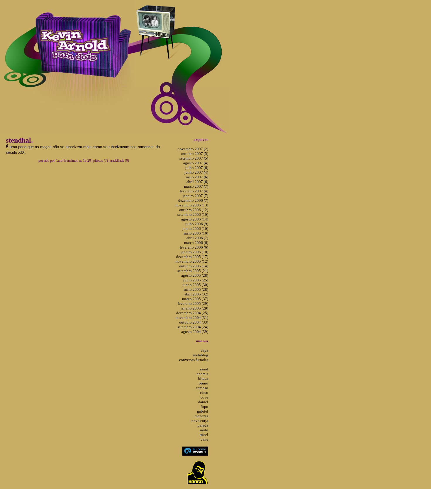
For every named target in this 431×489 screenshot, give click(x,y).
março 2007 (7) (196, 186)
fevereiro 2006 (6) (194, 247)
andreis (202, 374)
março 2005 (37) (195, 299)
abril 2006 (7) (197, 238)
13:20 (87, 160)
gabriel (202, 411)
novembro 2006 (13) (192, 205)
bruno (203, 383)
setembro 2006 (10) (192, 214)
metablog (200, 355)
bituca (203, 378)
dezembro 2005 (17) (192, 256)
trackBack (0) (119, 160)
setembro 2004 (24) (192, 327)
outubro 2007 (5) (194, 153)
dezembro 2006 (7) (193, 200)
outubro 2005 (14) (193, 266)
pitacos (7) (100, 160)
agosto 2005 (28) (194, 275)
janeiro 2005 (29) (194, 308)
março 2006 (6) (196, 242)
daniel (203, 402)
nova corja (199, 420)
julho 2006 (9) (196, 224)
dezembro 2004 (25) (192, 313)
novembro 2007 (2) (193, 149)
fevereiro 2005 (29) (193, 303)
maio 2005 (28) (196, 289)
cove (204, 397)
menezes (201, 416)
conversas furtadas (193, 360)
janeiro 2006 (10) (194, 252)
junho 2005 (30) (195, 285)
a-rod (204, 369)
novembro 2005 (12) (192, 261)
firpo (204, 406)
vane (204, 439)
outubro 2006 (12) (193, 210)
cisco (204, 392)
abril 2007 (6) (197, 181)
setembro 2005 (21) (192, 271)
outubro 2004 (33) (193, 322)
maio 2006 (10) (196, 233)
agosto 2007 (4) (195, 163)
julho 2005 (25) (195, 280)
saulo (204, 430)
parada (203, 425)
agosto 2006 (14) (194, 219)
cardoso (202, 388)
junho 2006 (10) (195, 228)
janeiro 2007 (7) (195, 196)
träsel (204, 434)
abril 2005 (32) (196, 294)
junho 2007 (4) (196, 172)
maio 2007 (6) (197, 177)
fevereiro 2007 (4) (194, 191)
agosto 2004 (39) (194, 331)
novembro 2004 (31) (192, 317)
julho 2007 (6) (196, 167)
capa (204, 350)
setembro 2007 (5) (193, 158)
